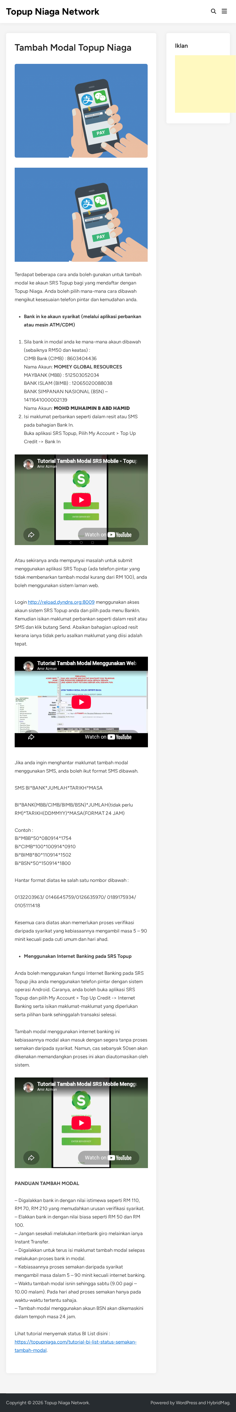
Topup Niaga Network (52, 11)
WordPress (186, 1402)
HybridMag (218, 1402)
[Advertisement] (205, 84)
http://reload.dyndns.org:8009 (61, 602)
